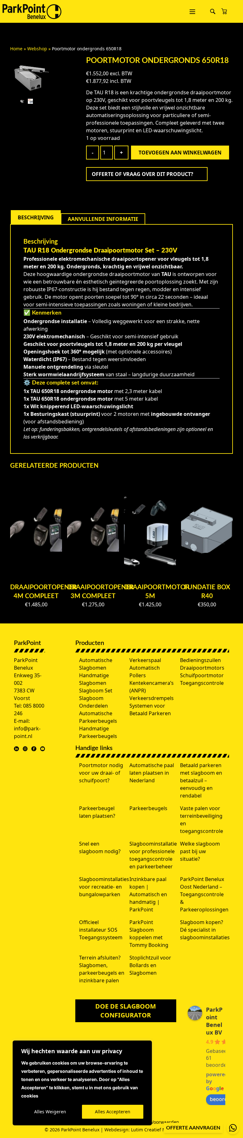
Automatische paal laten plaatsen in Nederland (151, 773)
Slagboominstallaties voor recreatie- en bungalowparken (104, 887)
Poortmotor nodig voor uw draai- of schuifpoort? (101, 773)
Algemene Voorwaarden (153, 1122)
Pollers (137, 675)
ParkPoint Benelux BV (214, 1021)
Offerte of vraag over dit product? (142, 174)
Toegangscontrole (202, 682)
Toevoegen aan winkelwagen (180, 152)
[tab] (36, 217)
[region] (82, 1083)
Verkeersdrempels (151, 698)
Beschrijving (36, 217)
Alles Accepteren (112, 1112)
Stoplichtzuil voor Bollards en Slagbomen (150, 965)
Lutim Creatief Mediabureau (161, 1130)
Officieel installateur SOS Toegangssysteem (100, 930)
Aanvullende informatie (103, 219)
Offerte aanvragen (193, 1127)
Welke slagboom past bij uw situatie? (200, 851)
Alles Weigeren (50, 1112)
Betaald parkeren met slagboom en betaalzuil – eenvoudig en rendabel (201, 780)
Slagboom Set (95, 690)
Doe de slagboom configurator (125, 1010)
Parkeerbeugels (148, 808)
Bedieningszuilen (200, 660)
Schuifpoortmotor (202, 675)
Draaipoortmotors (202, 667)
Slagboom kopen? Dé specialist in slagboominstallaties (205, 930)
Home (16, 49)
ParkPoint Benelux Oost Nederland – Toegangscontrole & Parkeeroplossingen (204, 894)
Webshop (37, 49)
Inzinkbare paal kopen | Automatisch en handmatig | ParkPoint (148, 894)
